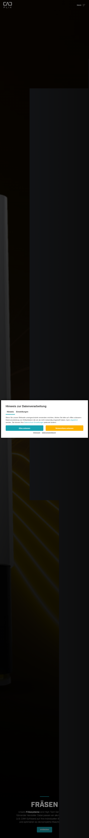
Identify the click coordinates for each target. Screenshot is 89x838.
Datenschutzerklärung (49, 432)
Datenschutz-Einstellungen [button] (34, 422)
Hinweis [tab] (10, 412)
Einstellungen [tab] (22, 412)
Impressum (36, 432)
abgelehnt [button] (74, 420)
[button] (24, 428)
